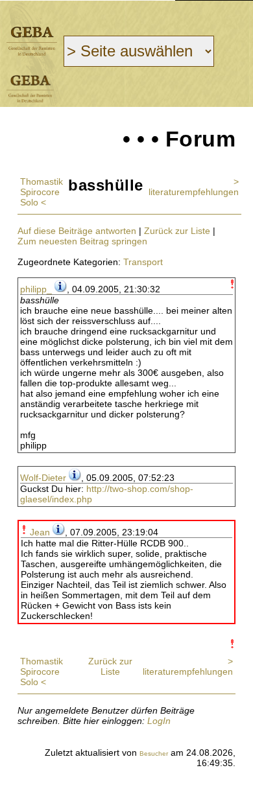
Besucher (153, 753)
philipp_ (36, 289)
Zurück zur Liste (177, 231)
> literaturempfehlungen (194, 186)
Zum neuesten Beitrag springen (82, 241)
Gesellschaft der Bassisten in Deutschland (31, 41)
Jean (40, 532)
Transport (143, 262)
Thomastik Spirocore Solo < (41, 191)
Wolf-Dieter (43, 478)
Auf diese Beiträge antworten (77, 231)
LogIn (159, 721)
